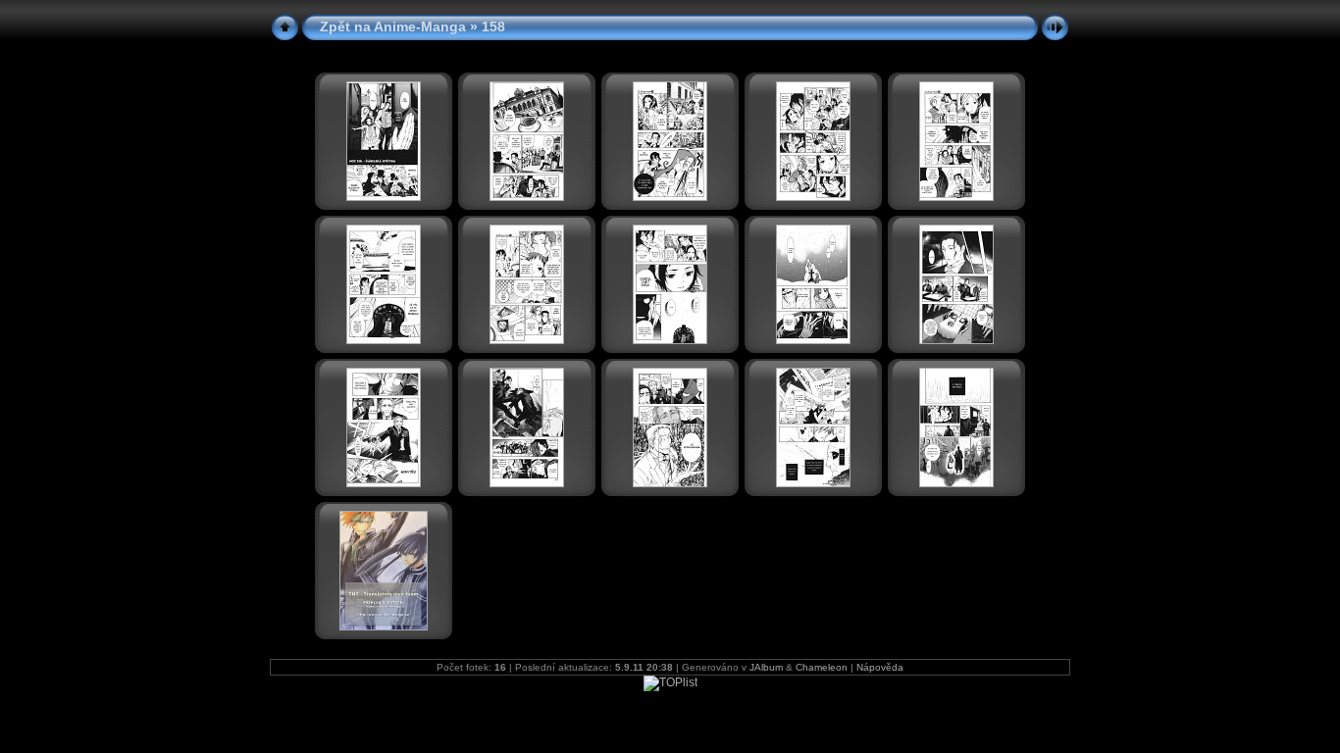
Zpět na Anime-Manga (393, 26)
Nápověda (879, 667)
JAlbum (766, 667)
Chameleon (822, 667)
